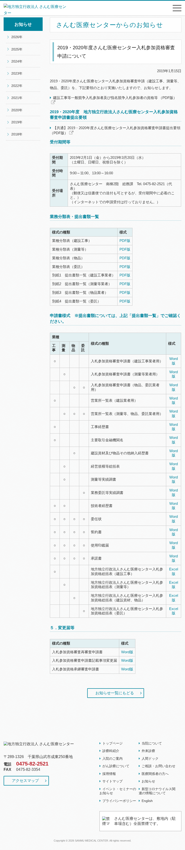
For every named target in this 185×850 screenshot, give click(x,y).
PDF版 (124, 241)
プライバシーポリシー (119, 801)
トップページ (112, 743)
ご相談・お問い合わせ (158, 766)
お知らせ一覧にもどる (114, 693)
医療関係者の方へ (155, 774)
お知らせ (148, 781)
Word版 (173, 361)
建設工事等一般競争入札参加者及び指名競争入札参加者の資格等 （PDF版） (115, 98)
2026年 (16, 37)
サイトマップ (112, 781)
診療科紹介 (110, 751)
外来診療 (148, 751)
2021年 (16, 98)
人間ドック (150, 758)
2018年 (16, 134)
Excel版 (173, 571)
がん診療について (115, 766)
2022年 (16, 86)
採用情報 (109, 774)
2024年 (16, 61)
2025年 (16, 49)
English (147, 801)
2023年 (16, 73)
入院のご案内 (112, 758)
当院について (152, 743)
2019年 (16, 122)
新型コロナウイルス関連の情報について (157, 791)
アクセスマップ (25, 781)
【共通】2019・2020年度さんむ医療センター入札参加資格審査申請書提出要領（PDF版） (115, 130)
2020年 (16, 110)
